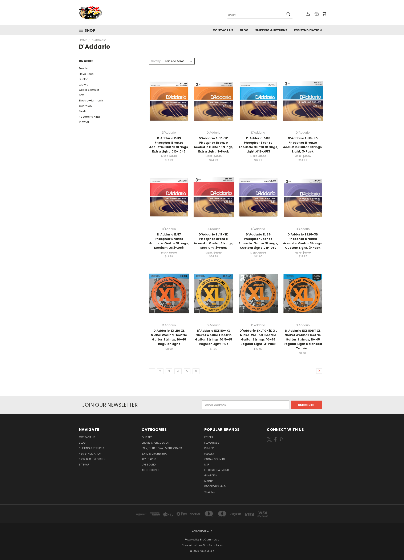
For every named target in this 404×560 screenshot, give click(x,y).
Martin (83, 111)
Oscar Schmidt (89, 90)
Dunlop (84, 79)
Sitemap (84, 464)
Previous (393, 547)
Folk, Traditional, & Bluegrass (162, 448)
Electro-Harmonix (91, 101)
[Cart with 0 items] (324, 14)
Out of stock (213, 108)
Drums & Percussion (155, 442)
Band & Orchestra (154, 453)
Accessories (150, 470)
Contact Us (223, 30)
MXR (82, 95)
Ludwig (83, 85)
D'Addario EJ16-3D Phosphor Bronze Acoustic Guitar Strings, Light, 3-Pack (303, 145)
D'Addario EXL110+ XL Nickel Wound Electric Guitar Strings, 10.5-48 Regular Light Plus (213, 337)
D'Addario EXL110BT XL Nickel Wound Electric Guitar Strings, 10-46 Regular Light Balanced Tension (303, 339)
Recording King (89, 117)
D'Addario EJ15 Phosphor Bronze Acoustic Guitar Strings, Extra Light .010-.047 (169, 145)
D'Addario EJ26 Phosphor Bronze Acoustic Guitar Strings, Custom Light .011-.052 (258, 241)
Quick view (169, 92)
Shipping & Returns (271, 30)
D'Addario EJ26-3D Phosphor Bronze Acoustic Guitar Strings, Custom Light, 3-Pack (303, 241)
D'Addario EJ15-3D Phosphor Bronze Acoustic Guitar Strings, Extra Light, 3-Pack (213, 145)
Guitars (147, 437)
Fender (84, 68)
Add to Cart (169, 108)
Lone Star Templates (210, 545)
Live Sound (148, 464)
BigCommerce (209, 539)
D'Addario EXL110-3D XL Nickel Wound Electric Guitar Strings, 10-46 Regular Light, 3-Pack (258, 337)
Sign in (84, 459)
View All (84, 122)
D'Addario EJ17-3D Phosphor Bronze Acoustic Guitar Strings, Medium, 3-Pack (213, 241)
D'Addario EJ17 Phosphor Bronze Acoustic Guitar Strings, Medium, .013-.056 (169, 241)
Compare (167, 101)
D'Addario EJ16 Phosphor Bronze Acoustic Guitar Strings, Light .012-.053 (258, 145)
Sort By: (156, 61)
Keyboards (149, 459)
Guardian (85, 106)
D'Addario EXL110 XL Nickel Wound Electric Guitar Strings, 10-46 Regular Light (169, 337)
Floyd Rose (86, 74)
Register (99, 459)
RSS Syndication (308, 30)
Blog (244, 30)
